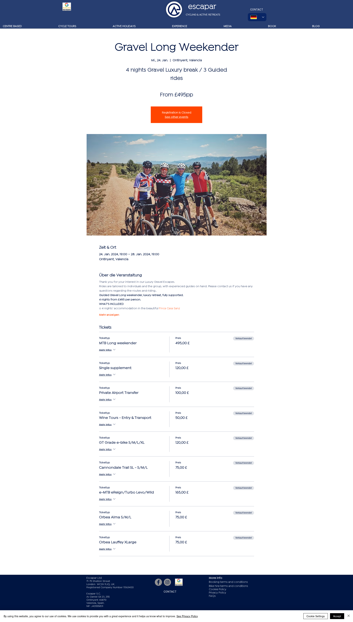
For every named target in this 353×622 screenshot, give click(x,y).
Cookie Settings (315, 616)
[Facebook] (158, 582)
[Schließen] (348, 616)
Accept (337, 616)
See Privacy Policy (187, 616)
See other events (176, 116)
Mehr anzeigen (109, 314)
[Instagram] (167, 582)
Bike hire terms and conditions (228, 586)
